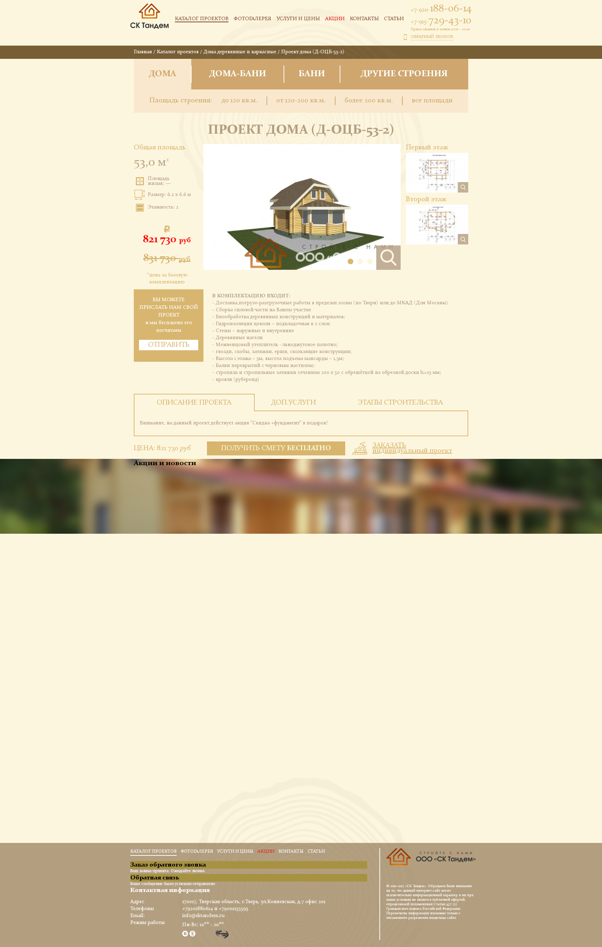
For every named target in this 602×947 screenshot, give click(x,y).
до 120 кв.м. (239, 100)
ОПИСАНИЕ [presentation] (194, 402)
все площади (432, 100)
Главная (143, 52)
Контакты (364, 19)
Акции (335, 19)
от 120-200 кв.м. (301, 100)
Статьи (394, 19)
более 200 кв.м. (369, 100)
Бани (312, 74)
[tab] (194, 402)
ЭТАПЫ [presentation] (400, 402)
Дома (162, 74)
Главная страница (149, 19)
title (431, 864)
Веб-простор (222, 934)
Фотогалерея (252, 19)
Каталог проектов (202, 19)
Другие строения (404, 74)
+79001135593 (233, 908)
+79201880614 (197, 908)
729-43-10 (441, 20)
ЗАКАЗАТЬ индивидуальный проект (412, 448)
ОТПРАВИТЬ (169, 345)
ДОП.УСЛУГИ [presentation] (293, 402)
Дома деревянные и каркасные (239, 52)
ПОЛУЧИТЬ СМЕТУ (276, 448)
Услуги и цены (298, 19)
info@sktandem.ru (203, 915)
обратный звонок (432, 37)
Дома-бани (237, 74)
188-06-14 (441, 8)
